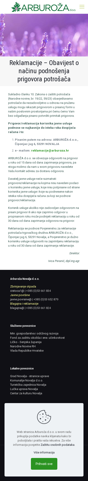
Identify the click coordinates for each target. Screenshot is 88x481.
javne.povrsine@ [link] (21, 299)
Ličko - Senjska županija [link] (26, 342)
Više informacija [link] (44, 452)
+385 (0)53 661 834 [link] (38, 290)
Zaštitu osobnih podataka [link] (57, 444)
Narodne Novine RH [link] (23, 346)
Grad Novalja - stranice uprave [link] (29, 376)
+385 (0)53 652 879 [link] (46, 299)
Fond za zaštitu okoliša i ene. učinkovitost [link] (37, 337)
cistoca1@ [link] (17, 290)
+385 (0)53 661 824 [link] (38, 308)
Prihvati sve (44, 464)
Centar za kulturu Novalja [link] (26, 393)
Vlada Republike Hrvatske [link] (27, 350)
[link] (44, 6)
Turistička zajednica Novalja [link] (28, 384)
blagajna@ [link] (17, 308)
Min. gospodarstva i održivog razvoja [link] (34, 333)
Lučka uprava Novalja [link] (24, 389)
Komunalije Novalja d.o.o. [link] (26, 380)
